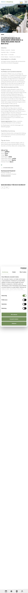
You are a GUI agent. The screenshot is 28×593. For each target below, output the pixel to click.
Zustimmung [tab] (5, 272)
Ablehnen (14, 323)
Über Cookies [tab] (23, 272)
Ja (2, 187)
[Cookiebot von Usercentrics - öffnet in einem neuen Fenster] (20, 268)
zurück (22, 6)
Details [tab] (14, 272)
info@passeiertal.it (6, 175)
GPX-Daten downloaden (8, 167)
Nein (7, 187)
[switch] (24, 300)
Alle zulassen (14, 314)
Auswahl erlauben (14, 319)
